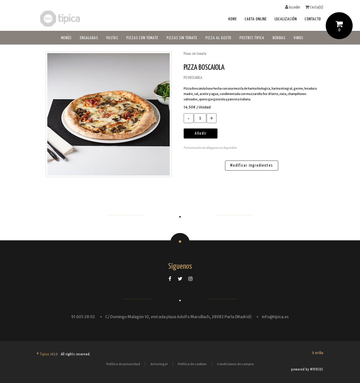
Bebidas (279, 38)
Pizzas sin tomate (182, 38)
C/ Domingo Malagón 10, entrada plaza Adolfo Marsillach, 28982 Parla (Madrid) (178, 316)
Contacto (313, 19)
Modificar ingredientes (251, 165)
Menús (66, 38)
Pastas (112, 38)
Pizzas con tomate (142, 38)
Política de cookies (192, 364)
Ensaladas (89, 38)
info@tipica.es (275, 316)
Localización (286, 19)
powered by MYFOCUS (307, 369)
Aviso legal (159, 364)
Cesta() (316, 7)
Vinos (298, 38)
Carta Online (256, 19)
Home (232, 19)
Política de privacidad (123, 364)
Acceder (294, 7)
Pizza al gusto (218, 38)
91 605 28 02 (83, 316)
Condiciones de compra (235, 364)
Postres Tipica (252, 38)
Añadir (201, 133)
